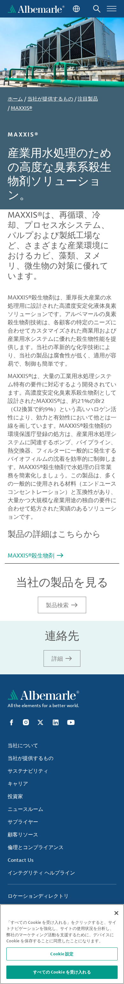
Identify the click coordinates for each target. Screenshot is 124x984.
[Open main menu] (111, 8)
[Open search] (96, 8)
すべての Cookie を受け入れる (62, 972)
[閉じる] (116, 913)
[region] (62, 944)
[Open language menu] (75, 8)
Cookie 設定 (61, 954)
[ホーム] (36, 8)
